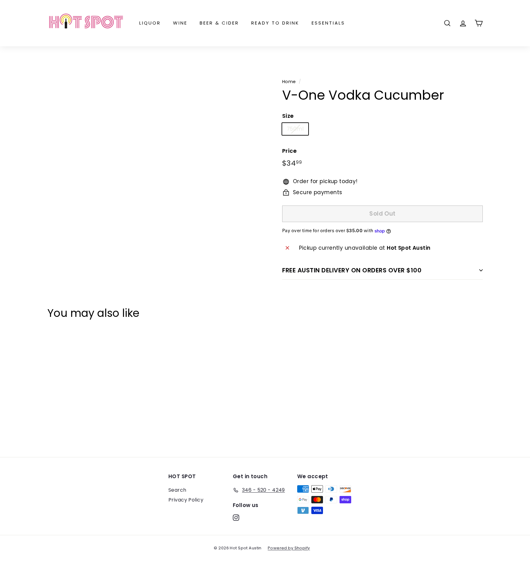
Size (288, 116)
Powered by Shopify (289, 548)
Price (289, 151)
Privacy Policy (185, 499)
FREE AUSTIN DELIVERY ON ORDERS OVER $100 (351, 270)
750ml (295, 129)
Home (289, 82)
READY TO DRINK (275, 23)
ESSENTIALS (328, 23)
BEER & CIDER (219, 23)
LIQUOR (150, 23)
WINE (180, 23)
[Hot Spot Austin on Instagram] (236, 517)
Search (177, 490)
